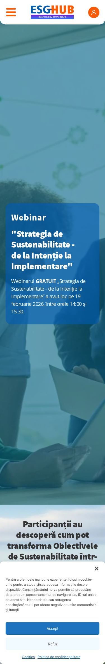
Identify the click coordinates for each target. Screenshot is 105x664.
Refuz (52, 644)
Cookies (28, 657)
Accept (53, 628)
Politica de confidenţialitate (59, 657)
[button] (96, 568)
